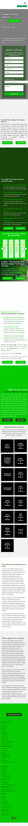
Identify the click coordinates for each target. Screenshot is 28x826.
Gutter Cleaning (5, 740)
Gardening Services (5, 744)
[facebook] (13, 818)
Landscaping (4, 736)
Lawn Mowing (4, 726)
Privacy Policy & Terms (6, 807)
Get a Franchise (5, 803)
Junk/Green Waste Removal (7, 742)
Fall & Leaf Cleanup (5, 776)
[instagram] (15, 818)
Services (3, 800)
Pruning (3, 758)
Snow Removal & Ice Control (8, 789)
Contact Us (4, 805)
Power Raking (4, 734)
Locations (3, 796)
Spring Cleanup (4, 732)
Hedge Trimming (5, 756)
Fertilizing (3, 728)
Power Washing (4, 738)
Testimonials (4, 801)
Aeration (3, 730)
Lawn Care (3, 724)
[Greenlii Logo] (6, 2)
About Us (3, 798)
